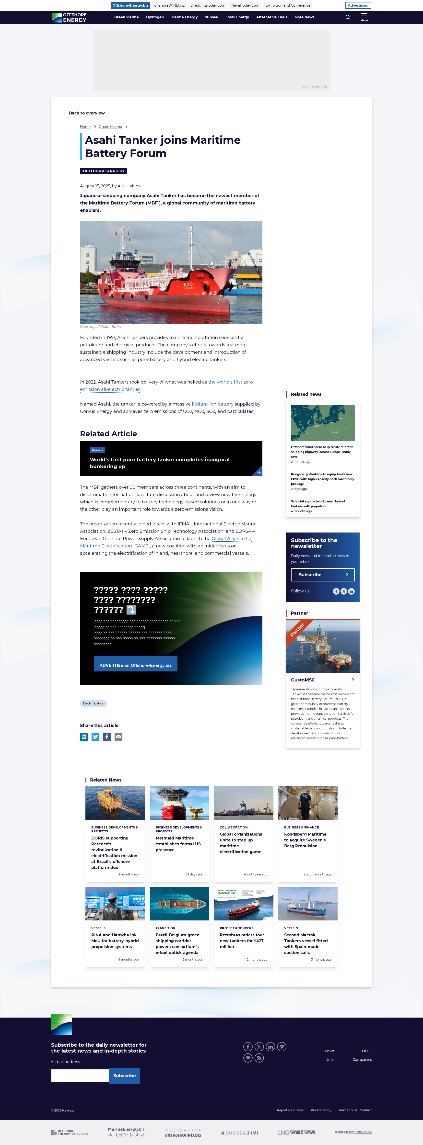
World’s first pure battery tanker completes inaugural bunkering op (160, 463)
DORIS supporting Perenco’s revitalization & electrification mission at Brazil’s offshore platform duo (114, 853)
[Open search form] (347, 17)
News (329, 1051)
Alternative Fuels (271, 17)
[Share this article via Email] (118, 737)
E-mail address (65, 1061)
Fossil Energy (237, 17)
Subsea (211, 17)
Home (85, 127)
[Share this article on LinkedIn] (84, 737)
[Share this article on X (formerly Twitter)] (95, 737)
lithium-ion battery (213, 404)
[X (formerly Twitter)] (344, 591)
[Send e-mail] (248, 1058)
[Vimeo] (281, 1046)
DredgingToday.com (207, 5)
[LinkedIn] (351, 591)
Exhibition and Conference (287, 5)
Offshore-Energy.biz (130, 5)
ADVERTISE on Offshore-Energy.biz (136, 665)
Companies (362, 1059)
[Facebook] (336, 591)
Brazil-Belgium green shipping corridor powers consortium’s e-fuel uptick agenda (178, 944)
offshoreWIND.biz (169, 5)
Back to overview (86, 113)
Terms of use (348, 1110)
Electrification (93, 704)
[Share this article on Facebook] (107, 737)
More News (304, 17)
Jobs (330, 1059)
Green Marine (126, 17)
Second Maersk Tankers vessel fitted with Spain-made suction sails (306, 944)
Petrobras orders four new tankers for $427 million (242, 941)
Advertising (358, 5)
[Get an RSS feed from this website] (259, 1058)
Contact (366, 1110)
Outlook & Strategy (103, 171)
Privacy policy (321, 1110)
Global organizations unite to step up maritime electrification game (241, 843)
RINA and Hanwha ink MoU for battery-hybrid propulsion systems (115, 941)
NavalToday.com (245, 5)
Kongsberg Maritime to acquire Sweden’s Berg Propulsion (305, 840)
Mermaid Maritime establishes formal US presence (178, 844)
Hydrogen (155, 17)
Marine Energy (184, 17)
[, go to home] (69, 18)
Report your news (290, 1110)
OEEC (367, 1051)
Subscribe (310, 575)
